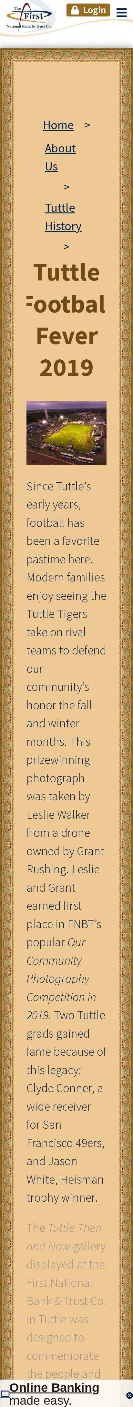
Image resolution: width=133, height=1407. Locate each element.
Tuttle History (63, 216)
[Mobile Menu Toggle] (122, 12)
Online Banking (54, 1387)
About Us (60, 157)
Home (58, 124)
